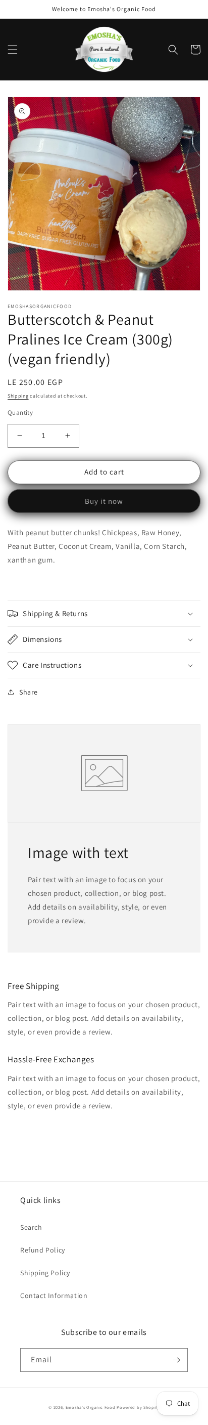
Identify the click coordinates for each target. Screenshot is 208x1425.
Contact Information (53, 1295)
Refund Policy (42, 1250)
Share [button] (28, 692)
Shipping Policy (45, 1272)
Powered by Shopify (138, 1407)
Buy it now (104, 501)
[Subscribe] (176, 1360)
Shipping (18, 396)
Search (31, 1227)
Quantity (20, 412)
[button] (13, 49)
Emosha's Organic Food (91, 1407)
